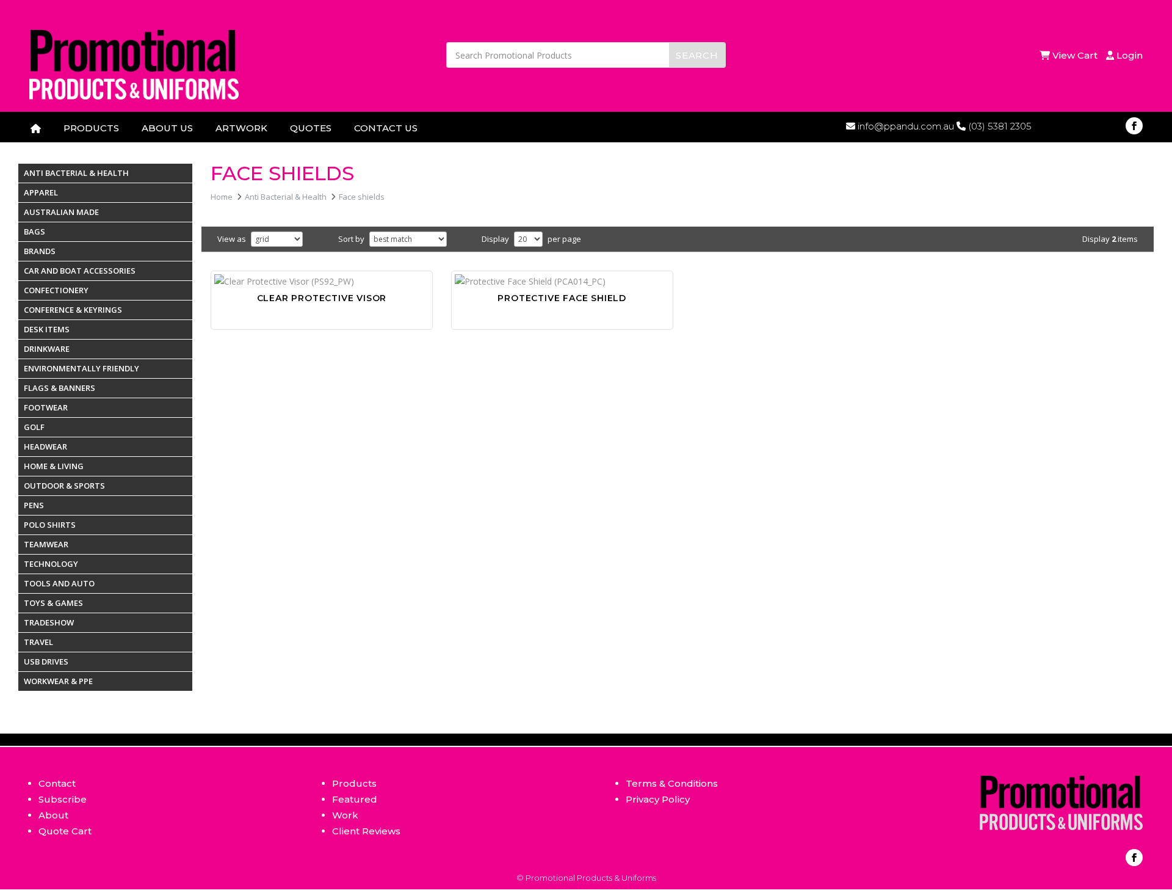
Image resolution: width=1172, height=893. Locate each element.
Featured (354, 799)
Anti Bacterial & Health (286, 196)
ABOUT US (167, 128)
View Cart (1076, 55)
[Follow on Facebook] (1134, 125)
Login (1128, 55)
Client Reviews (366, 831)
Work (345, 815)
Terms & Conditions (672, 783)
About (53, 815)
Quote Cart (65, 831)
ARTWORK (241, 128)
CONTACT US (386, 128)
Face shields (362, 196)
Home (222, 196)
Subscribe (62, 799)
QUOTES (310, 128)
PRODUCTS (91, 128)
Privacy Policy (658, 799)
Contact (57, 783)
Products (354, 783)
